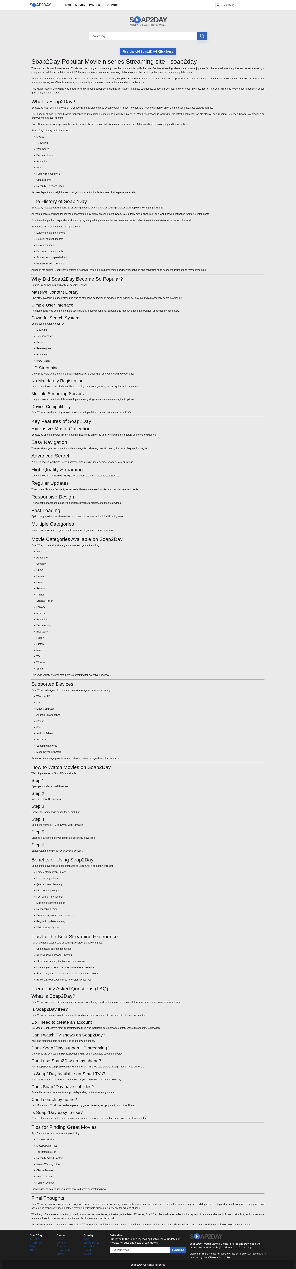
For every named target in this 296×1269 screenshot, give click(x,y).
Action (60, 1239)
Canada (87, 1250)
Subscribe (178, 1250)
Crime (60, 1253)
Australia (88, 1246)
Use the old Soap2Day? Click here (148, 51)
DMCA (33, 1250)
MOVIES (80, 5)
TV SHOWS (95, 5)
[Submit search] (202, 36)
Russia (87, 1253)
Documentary (65, 1250)
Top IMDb (111, 5)
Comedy (61, 1242)
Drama (61, 1246)
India (86, 1239)
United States (91, 1242)
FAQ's (33, 1246)
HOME (67, 5)
